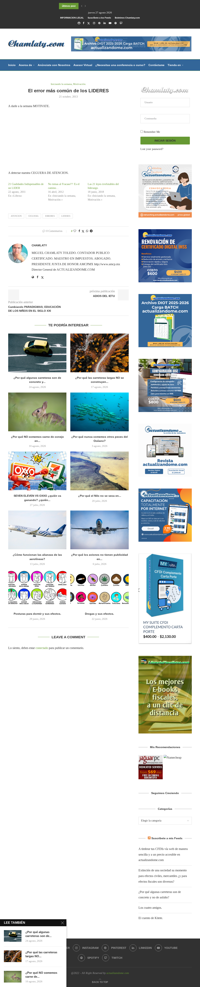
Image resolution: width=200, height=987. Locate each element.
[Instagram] (94, 23)
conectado (42, 648)
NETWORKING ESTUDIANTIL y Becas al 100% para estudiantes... (95, 6)
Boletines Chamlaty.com (127, 18)
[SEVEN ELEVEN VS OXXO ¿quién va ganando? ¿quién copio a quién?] (37, 471)
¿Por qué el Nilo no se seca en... (99, 495)
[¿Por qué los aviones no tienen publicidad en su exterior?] (99, 530)
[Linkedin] (105, 23)
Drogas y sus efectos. (99, 613)
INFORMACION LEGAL (72, 18)
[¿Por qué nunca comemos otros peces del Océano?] (99, 412)
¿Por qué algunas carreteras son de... (38, 934)
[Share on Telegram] (91, 231)
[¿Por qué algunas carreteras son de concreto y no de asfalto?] (37, 353)
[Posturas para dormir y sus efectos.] (37, 589)
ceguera (33, 216)
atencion (16, 216)
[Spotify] (115, 23)
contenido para (18, 76)
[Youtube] (110, 23)
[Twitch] (121, 23)
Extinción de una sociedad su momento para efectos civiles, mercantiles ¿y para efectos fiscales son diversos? (162, 876)
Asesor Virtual (82, 65)
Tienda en (174, 65)
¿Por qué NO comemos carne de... (41, 974)
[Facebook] (83, 23)
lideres (65, 216)
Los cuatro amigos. (150, 907)
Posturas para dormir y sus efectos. (37, 613)
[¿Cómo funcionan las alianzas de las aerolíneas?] (37, 530)
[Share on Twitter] (83, 231)
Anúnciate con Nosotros (54, 65)
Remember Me (151, 131)
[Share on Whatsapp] (87, 231)
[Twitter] (88, 23)
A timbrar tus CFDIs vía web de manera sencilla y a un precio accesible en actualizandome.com (163, 854)
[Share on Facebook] (79, 231)
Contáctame (156, 65)
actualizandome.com (117, 973)
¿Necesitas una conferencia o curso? (120, 65)
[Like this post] (74, 231)
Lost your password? (151, 149)
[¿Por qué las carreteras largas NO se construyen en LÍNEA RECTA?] (99, 353)
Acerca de (25, 65)
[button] (81, 6)
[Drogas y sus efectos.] (99, 589)
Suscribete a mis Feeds (166, 838)
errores (50, 216)
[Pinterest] (99, 23)
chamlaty (39, 245)
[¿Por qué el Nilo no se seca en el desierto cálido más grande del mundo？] (99, 471)
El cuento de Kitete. (150, 918)
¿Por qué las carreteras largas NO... (41, 954)
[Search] (190, 88)
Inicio (12, 65)
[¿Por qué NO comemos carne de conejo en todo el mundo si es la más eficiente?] (37, 412)
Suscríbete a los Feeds (99, 18)
